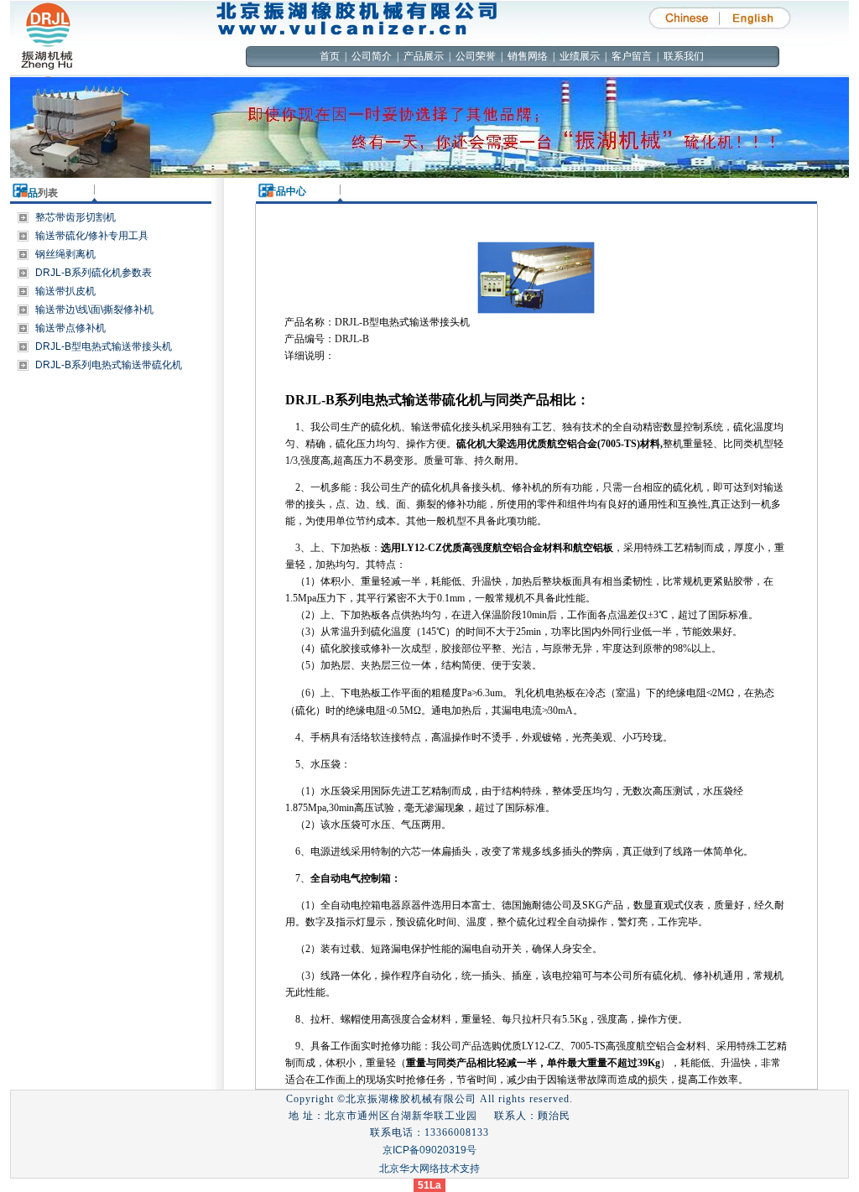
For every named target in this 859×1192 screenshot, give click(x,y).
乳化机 (530, 693)
